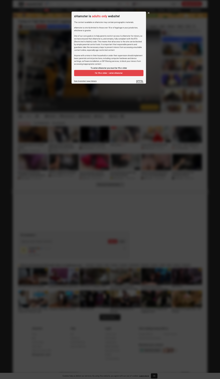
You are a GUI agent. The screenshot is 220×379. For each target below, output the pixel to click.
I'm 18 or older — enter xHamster (109, 73)
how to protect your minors (85, 81)
